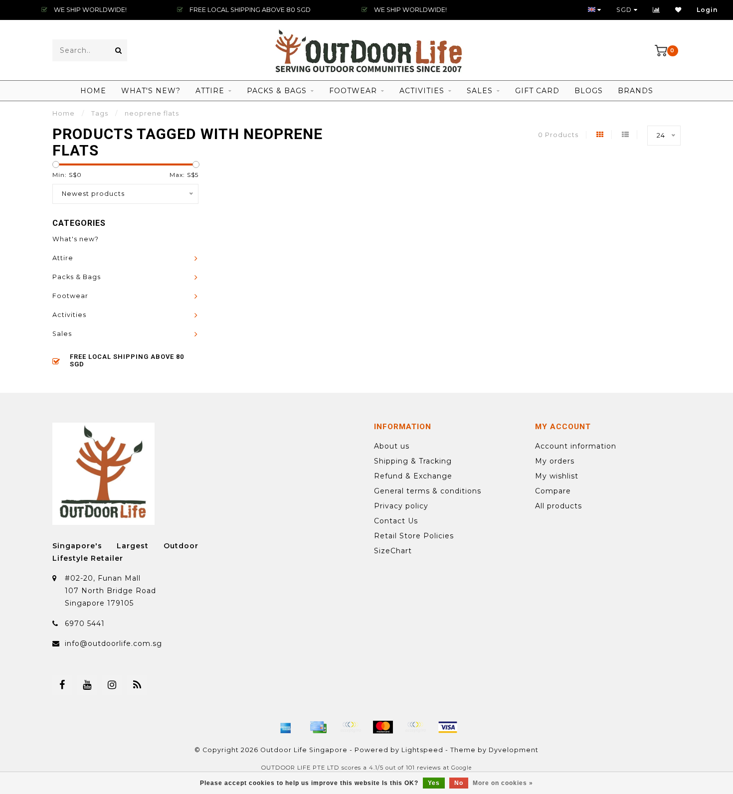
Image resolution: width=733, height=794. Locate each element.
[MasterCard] (382, 727)
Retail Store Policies (414, 535)
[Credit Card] (318, 727)
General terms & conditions (427, 490)
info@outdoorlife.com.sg (113, 643)
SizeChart (393, 550)
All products (558, 505)
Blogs (588, 90)
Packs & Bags (277, 90)
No (458, 783)
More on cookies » (503, 783)
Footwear (353, 90)
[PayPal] (415, 727)
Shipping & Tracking (413, 461)
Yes (434, 783)
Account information (575, 446)
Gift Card (537, 90)
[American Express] (285, 727)
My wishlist (556, 476)
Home (93, 90)
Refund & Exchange (413, 476)
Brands (635, 90)
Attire (209, 90)
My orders (554, 461)
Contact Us (396, 520)
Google (461, 768)
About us (391, 446)
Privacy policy (401, 505)
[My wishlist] (678, 9)
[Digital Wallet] (350, 727)
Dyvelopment (514, 750)
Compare (553, 490)
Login (707, 9)
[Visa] (447, 727)
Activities (421, 90)
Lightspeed (422, 750)
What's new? (151, 90)
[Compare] (656, 9)
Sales (480, 90)
